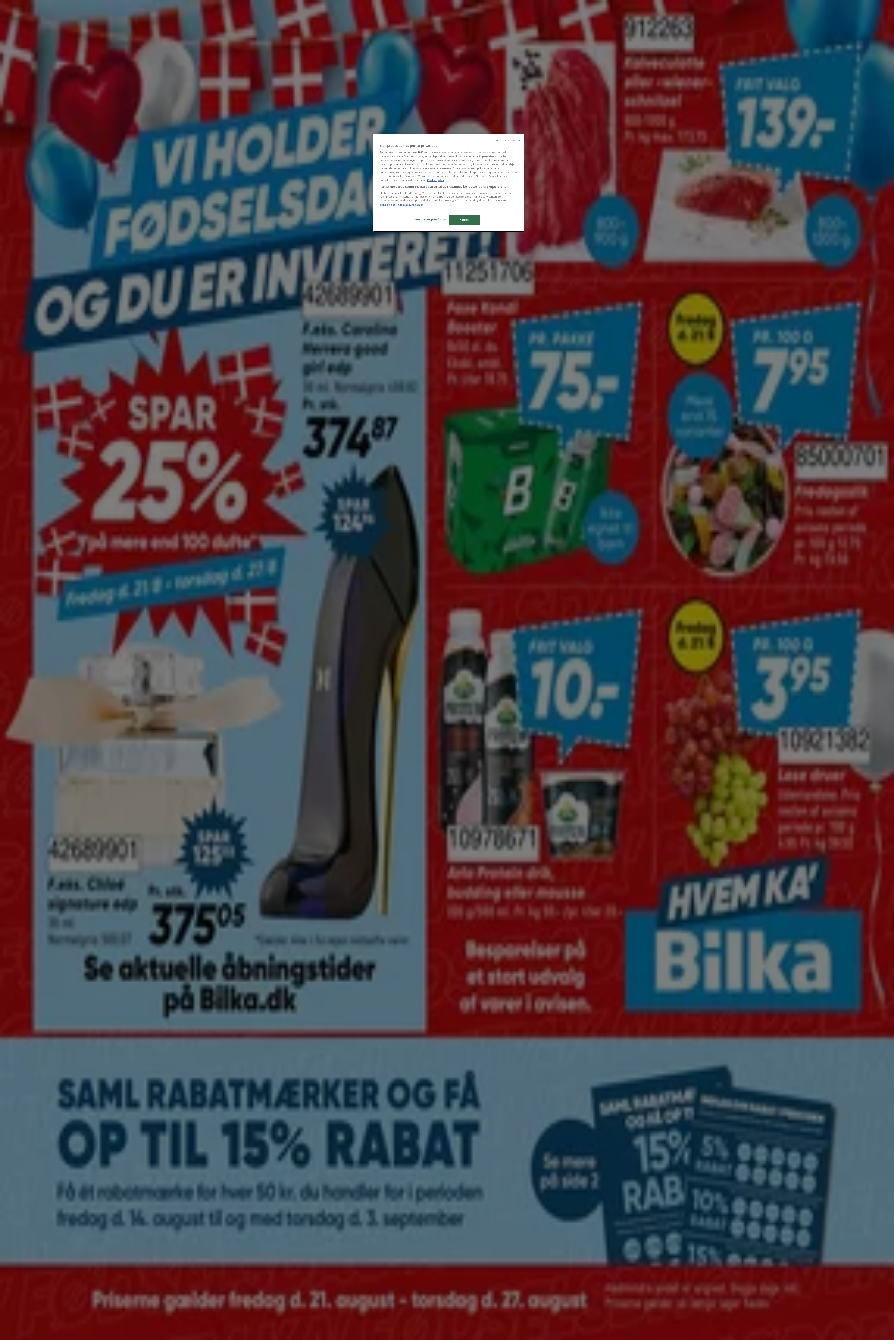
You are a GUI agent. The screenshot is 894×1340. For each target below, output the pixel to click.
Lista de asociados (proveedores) (401, 205)
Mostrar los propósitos (430, 219)
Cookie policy (435, 180)
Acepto (464, 219)
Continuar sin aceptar (507, 140)
